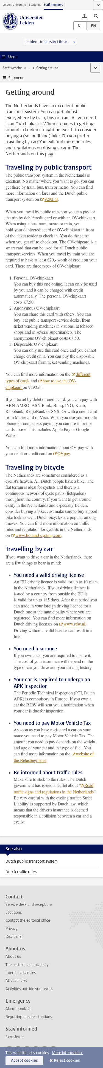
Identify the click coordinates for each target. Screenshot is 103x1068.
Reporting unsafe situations (28, 1016)
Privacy (11, 928)
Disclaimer (14, 936)
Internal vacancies (20, 972)
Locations (13, 912)
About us (13, 956)
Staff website (12, 68)
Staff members (53, 5)
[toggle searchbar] (95, 15)
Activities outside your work (29, 988)
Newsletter (14, 1037)
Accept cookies (24, 1060)
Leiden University (14, 5)
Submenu (16, 77)
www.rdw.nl (74, 624)
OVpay (63, 453)
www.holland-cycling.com (38, 535)
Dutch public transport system (31, 861)
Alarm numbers (18, 1008)
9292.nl (51, 199)
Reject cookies (67, 1060)
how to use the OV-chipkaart (40, 384)
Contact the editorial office (27, 920)
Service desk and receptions (28, 904)
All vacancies (16, 980)
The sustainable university (27, 964)
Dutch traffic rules (21, 872)
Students (35, 5)
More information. (67, 1052)
